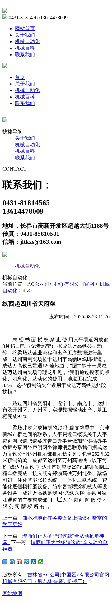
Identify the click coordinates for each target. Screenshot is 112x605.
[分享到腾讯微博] (26, 561)
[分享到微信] (41, 561)
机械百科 (25, 48)
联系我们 (25, 54)
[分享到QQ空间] (12, 561)
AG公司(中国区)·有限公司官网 (60, 284)
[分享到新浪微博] (19, 561)
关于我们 (25, 35)
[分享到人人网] (33, 561)
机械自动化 (27, 41)
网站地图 (12, 593)
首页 (20, 77)
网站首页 (25, 28)
